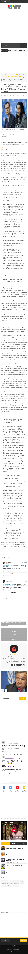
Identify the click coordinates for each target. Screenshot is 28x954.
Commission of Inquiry (9, 74)
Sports (17, 885)
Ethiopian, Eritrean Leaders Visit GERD (14, 865)
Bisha (7, 881)
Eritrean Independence (14, 883)
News (13, 885)
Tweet (14, 628)
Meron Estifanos (9, 76)
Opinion (15, 76)
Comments (14, 843)
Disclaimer (16, 951)
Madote (17, 949)
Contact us (24, 940)
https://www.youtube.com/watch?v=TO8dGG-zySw (13, 324)
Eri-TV (10, 881)
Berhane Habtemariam (7, 147)
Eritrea (8, 50)
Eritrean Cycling (20, 881)
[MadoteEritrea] (12, 665)
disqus (22, 698)
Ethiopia (25, 74)
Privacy (11, 951)
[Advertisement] (14, 27)
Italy (3, 76)
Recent (5, 843)
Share (14, 631)
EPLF (17, 74)
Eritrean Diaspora (4, 883)
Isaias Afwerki (8, 885)
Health (2, 885)
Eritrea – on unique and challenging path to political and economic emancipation (16, 847)
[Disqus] (14, 720)
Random (23, 843)
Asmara (2, 881)
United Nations (10, 77)
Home (2, 74)
